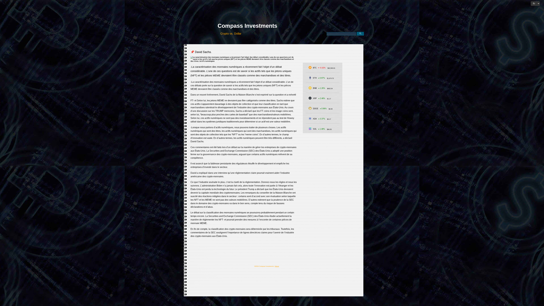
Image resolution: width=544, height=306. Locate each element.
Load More (244, 253)
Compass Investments (247, 26)
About (277, 266)
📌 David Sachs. (201, 52)
